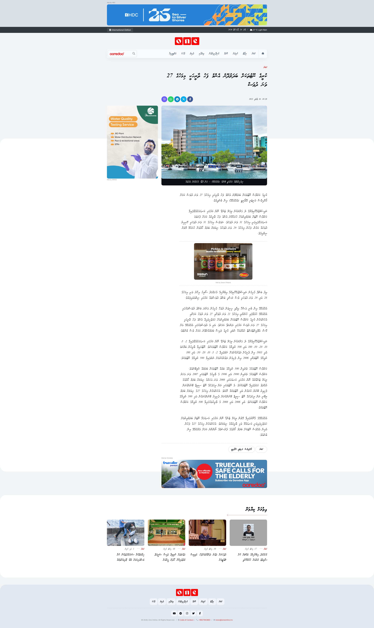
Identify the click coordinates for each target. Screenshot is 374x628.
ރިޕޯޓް (245, 54)
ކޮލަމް (226, 54)
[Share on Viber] (164, 99)
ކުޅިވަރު (235, 54)
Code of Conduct (186, 620)
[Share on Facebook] (190, 99)
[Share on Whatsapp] (171, 99)
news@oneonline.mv (224, 620)
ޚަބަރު (254, 54)
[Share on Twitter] (184, 99)
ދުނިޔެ (192, 54)
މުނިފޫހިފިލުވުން (214, 54)
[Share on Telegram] (177, 99)
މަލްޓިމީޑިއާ (172, 54)
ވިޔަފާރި (201, 54)
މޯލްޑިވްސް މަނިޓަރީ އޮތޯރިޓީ (241, 449)
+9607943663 (204, 620)
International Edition (121, 30)
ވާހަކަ (183, 54)
